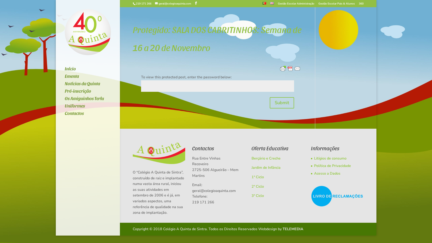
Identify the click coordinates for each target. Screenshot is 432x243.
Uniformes (75, 106)
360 (361, 3)
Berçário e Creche (266, 158)
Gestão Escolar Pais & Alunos (336, 3)
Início (70, 69)
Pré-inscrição (78, 91)
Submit (282, 103)
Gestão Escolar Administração (296, 3)
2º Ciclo (258, 186)
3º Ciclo (258, 195)
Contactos (74, 114)
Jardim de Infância (266, 167)
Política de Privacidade (332, 165)
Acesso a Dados (327, 173)
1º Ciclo (258, 177)
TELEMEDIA (293, 229)
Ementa (72, 76)
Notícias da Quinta (82, 84)
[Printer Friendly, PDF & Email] (290, 69)
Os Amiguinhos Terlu (84, 99)
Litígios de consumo (330, 158)
